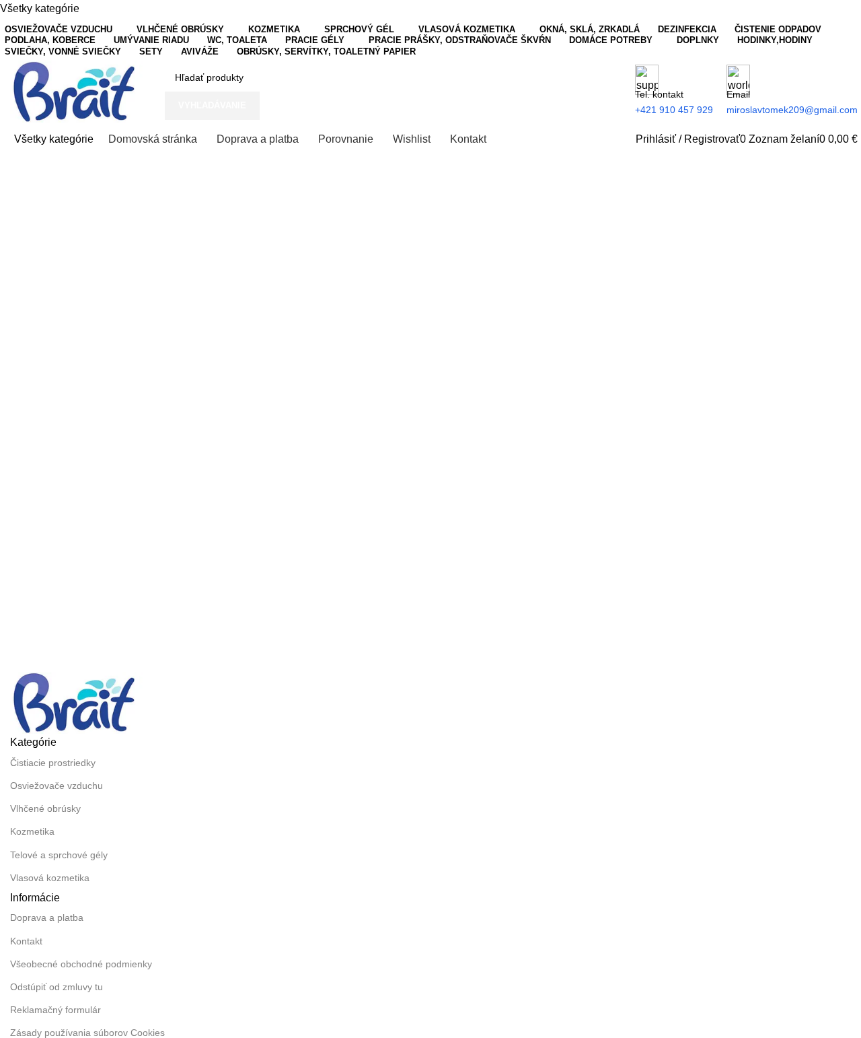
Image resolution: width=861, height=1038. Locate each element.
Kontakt (26, 941)
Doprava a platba (46, 917)
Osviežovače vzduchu (56, 785)
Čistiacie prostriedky (53, 762)
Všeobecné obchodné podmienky (81, 964)
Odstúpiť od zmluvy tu (56, 986)
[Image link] (77, 701)
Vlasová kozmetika (49, 877)
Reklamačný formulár (55, 1009)
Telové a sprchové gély (59, 855)
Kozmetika (32, 831)
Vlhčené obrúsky (45, 808)
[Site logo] (77, 90)
